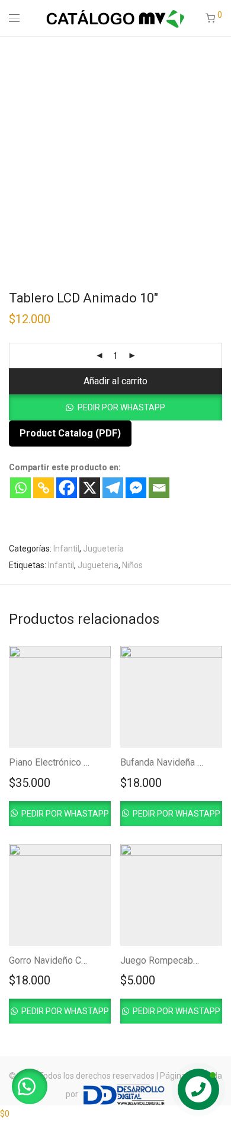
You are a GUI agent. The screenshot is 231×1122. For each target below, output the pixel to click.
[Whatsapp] (20, 487)
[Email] (159, 487)
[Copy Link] (43, 487)
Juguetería (103, 548)
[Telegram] (112, 487)
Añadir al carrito (115, 381)
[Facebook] (66, 487)
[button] (115, 407)
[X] (89, 487)
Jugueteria (98, 565)
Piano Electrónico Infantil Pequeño (80, 762)
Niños (132, 565)
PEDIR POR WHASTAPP (121, 407)
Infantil (66, 548)
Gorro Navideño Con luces (62, 960)
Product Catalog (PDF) (70, 433)
